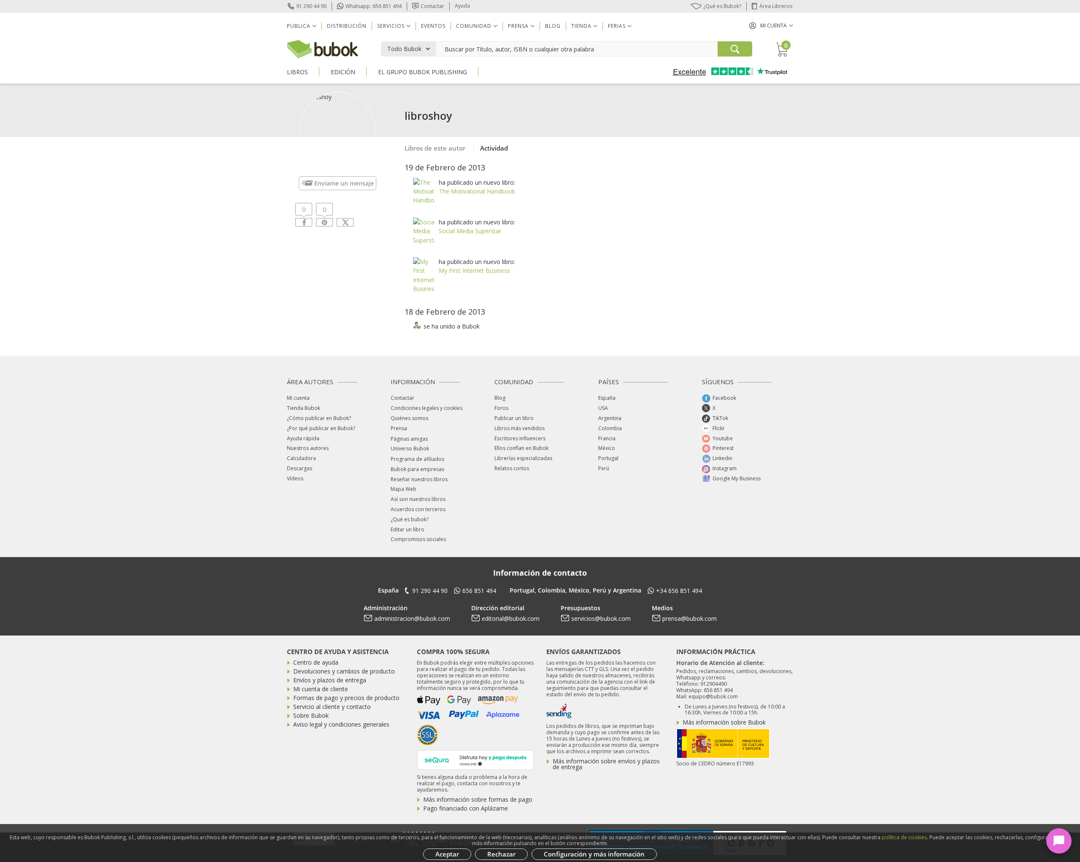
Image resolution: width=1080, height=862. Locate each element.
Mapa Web (403, 489)
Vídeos (295, 478)
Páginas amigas (409, 438)
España (607, 397)
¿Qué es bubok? (410, 519)
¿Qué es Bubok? (722, 6)
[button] (771, 25)
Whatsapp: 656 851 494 (374, 6)
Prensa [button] (518, 26)
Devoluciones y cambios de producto (344, 671)
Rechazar (501, 854)
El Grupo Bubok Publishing (422, 72)
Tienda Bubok (303, 408)
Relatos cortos (511, 468)
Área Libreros (775, 6)
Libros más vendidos (519, 428)
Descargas (299, 468)
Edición (343, 72)
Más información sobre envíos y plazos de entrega (606, 764)
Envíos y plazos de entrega (329, 680)
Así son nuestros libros (418, 499)
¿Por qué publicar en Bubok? (321, 428)
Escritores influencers (519, 438)
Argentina (609, 418)
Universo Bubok (410, 448)
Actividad (494, 148)
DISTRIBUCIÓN (347, 26)
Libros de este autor (435, 148)
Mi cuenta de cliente (320, 689)
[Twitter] (345, 222)
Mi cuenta (298, 397)
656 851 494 (479, 591)
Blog (553, 26)
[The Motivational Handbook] (430, 190)
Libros (297, 72)
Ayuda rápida (303, 438)
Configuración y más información (594, 854)
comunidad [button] (473, 26)
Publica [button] (298, 26)
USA (603, 408)
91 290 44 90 (311, 6)
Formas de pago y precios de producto (346, 698)
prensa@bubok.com (689, 618)
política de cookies (904, 837)
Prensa (399, 428)
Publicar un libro (514, 418)
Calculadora (301, 458)
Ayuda (462, 5)
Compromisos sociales (418, 539)
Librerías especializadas (523, 458)
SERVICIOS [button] (391, 26)
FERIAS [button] (617, 26)
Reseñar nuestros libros (419, 479)
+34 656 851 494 (679, 591)
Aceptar (447, 854)
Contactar (432, 6)
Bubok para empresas (417, 469)
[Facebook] (303, 222)
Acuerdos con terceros (418, 509)
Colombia (610, 428)
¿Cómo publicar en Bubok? (319, 418)
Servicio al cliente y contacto (332, 707)
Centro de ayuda (315, 662)
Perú (603, 468)
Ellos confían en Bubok (521, 448)
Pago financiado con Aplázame (465, 808)
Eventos (433, 26)
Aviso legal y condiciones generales (341, 724)
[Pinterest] (324, 222)
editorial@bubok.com (511, 618)
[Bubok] (322, 48)
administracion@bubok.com (412, 618)
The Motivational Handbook (477, 191)
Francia (607, 438)
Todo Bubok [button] (404, 49)
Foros (501, 408)
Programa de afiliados (417, 459)
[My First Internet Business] (425, 274)
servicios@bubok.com (601, 618)
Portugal (608, 458)
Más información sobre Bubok (724, 722)
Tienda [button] (581, 26)
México (606, 448)
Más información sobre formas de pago (477, 799)
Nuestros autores (308, 448)
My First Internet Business (474, 271)
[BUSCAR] (735, 49)
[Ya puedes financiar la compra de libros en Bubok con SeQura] (475, 759)
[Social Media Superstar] (426, 230)
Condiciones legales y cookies (426, 408)
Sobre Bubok (311, 715)
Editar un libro (407, 529)
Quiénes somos (409, 418)
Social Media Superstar (470, 231)
